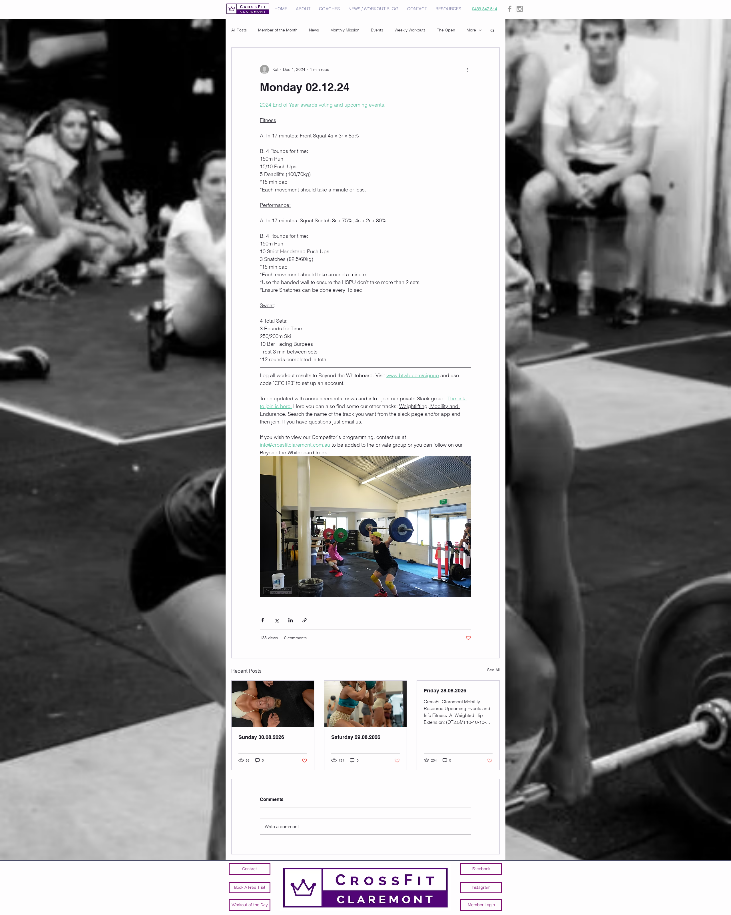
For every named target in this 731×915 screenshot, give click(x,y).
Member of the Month (278, 30)
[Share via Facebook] (262, 620)
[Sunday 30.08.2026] (273, 704)
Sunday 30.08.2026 (261, 737)
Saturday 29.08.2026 (355, 737)
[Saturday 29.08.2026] (365, 704)
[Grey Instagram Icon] (519, 9)
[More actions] (467, 69)
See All (493, 669)
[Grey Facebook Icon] (509, 9)
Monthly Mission (345, 30)
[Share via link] (304, 620)
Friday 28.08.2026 (445, 691)
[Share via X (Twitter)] (276, 620)
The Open (446, 30)
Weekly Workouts (410, 30)
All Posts (239, 30)
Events (377, 30)
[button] (492, 30)
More (471, 30)
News (314, 30)
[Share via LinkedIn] (290, 620)
